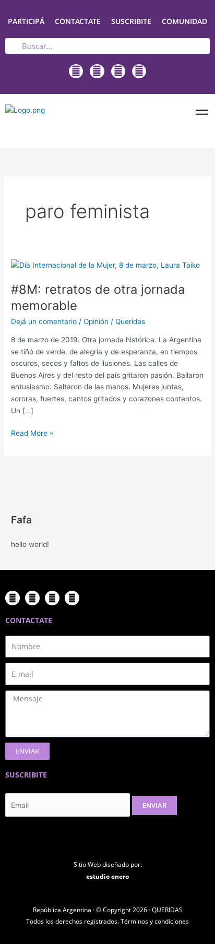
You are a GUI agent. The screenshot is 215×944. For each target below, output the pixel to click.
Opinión (96, 321)
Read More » (32, 432)
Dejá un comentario (44, 321)
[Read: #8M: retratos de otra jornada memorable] (105, 264)
